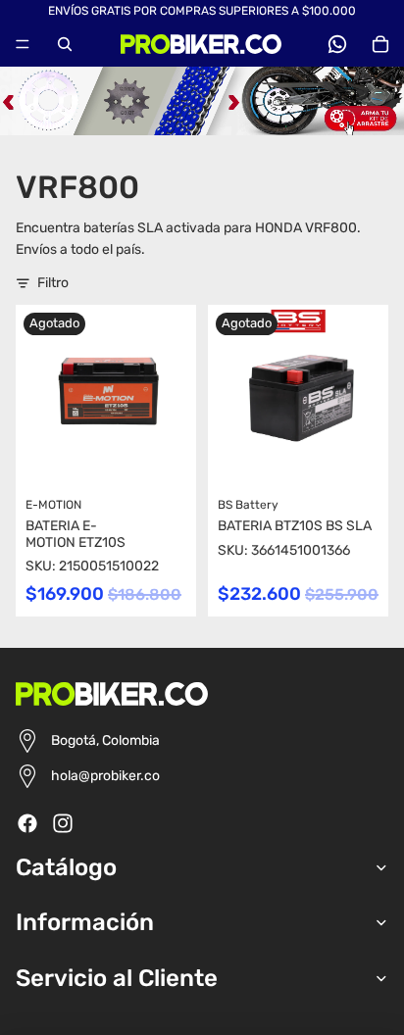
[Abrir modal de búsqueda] (64, 44)
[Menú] (22, 44)
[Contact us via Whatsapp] (337, 44)
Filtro (53, 282)
